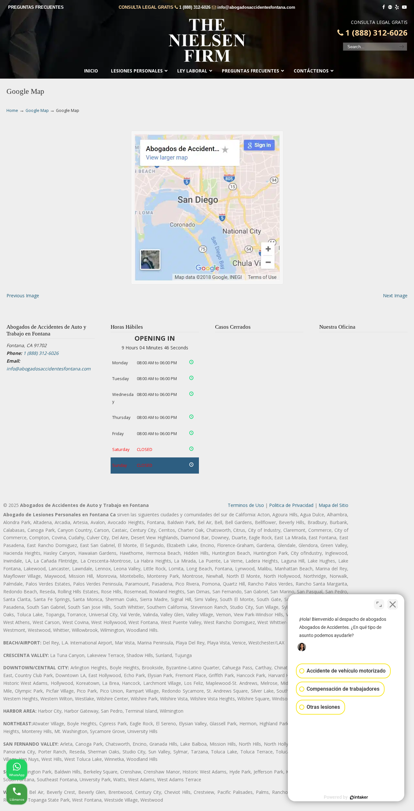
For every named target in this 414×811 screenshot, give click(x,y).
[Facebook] (383, 7)
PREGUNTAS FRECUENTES (36, 7)
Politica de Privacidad (291, 505)
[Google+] (390, 7)
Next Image (395, 295)
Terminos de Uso (246, 505)
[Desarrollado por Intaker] (359, 797)
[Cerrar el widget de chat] (392, 604)
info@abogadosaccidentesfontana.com (256, 7)
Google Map (37, 110)
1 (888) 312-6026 (195, 7)
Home (12, 110)
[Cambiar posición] (379, 604)
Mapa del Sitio (333, 505)
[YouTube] (404, 7)
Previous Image (22, 295)
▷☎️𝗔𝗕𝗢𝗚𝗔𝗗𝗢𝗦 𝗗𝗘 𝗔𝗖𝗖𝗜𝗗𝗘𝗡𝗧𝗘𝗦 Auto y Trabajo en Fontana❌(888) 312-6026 (207, 40)
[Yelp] (397, 7)
